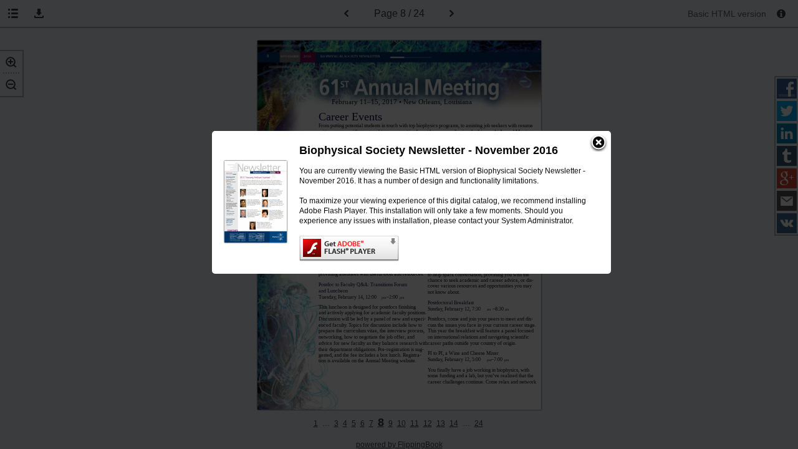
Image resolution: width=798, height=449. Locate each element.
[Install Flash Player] (442, 248)
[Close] (598, 143)
